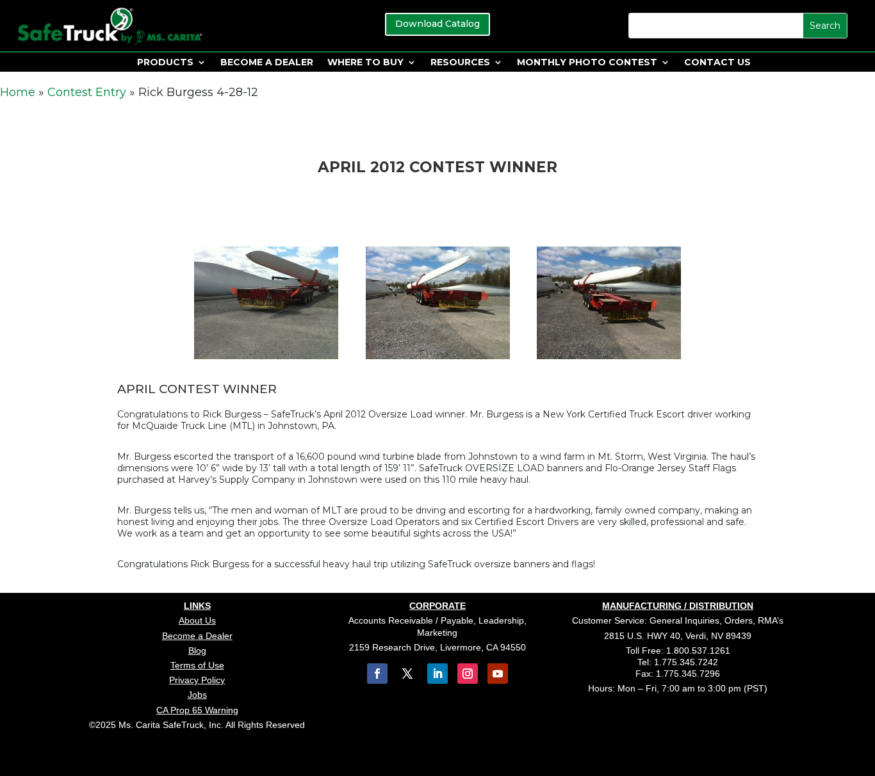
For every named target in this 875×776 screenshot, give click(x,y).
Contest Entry (86, 92)
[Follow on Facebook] (377, 673)
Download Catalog (437, 23)
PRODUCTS (165, 63)
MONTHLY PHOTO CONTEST (587, 63)
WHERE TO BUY (365, 63)
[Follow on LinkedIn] (437, 673)
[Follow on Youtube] (497, 673)
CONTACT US (717, 63)
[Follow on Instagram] (467, 673)
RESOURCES (460, 63)
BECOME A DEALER (266, 63)
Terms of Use (197, 665)
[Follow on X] (407, 673)
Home (17, 92)
